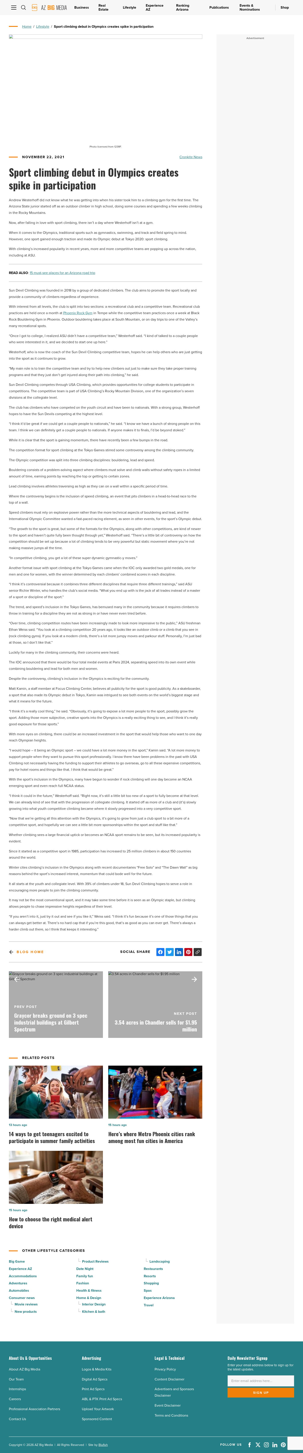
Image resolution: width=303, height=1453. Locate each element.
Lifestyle (42, 26)
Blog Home (30, 951)
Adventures (18, 1283)
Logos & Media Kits (96, 1369)
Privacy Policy (165, 1369)
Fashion (82, 1283)
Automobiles (19, 1290)
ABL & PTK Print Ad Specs (102, 1399)
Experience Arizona (159, 1297)
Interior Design (94, 1304)
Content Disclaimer (169, 1379)
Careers (15, 1399)
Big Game (17, 1261)
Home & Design (88, 1297)
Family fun (84, 1276)
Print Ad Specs (93, 1389)
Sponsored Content (97, 1418)
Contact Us (17, 1418)
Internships (17, 1389)
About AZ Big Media (24, 1369)
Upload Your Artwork (98, 1409)
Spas (148, 1290)
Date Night (84, 1268)
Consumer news (22, 1297)
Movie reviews (26, 1304)
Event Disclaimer (168, 1405)
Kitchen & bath (93, 1311)
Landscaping (160, 1261)
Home (26, 26)
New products (26, 1311)
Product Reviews (95, 1261)
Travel (148, 1305)
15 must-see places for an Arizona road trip (62, 272)
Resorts (150, 1276)
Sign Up (261, 1392)
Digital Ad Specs (94, 1379)
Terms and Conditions (171, 1415)
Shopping (151, 1283)
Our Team (16, 1379)
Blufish (103, 1445)
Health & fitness (89, 1290)
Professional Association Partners (34, 1409)
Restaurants (153, 1268)
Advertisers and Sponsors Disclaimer (174, 1392)
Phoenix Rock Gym (77, 312)
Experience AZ (20, 1268)
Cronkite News (190, 157)
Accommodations (23, 1276)
